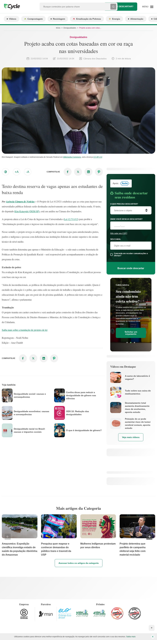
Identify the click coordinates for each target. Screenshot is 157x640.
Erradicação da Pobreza (88, 19)
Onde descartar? (122, 6)
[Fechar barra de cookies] (153, 636)
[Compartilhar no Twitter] (78, 172)
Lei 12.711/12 (71, 219)
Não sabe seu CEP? (118, 233)
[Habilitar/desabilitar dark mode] (5, 171)
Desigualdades (69, 28)
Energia (116, 19)
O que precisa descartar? (124, 204)
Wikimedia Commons (72, 157)
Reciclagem (59, 19)
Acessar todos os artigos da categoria (79, 563)
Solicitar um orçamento (131, 333)
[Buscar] (113, 7)
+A (17, 171)
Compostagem (35, 19)
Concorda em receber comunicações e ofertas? (131, 254)
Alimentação (136, 19)
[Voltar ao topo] (152, 628)
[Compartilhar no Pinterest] (99, 172)
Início (58, 28)
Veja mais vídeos (131, 437)
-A (27, 171)
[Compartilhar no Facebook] (68, 172)
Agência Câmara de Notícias (20, 201)
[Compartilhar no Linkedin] (88, 172)
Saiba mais (131, 637)
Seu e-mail (115, 239)
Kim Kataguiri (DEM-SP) (27, 211)
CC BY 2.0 (97, 157)
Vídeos (12, 19)
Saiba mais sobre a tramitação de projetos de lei (24, 329)
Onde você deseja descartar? (126, 219)
